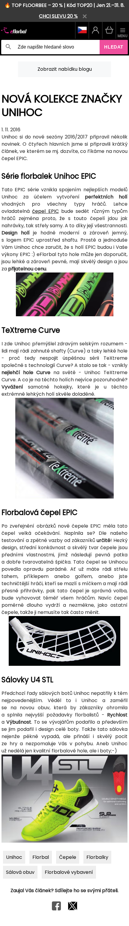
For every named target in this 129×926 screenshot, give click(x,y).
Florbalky (97, 857)
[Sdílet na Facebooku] (56, 908)
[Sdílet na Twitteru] (72, 908)
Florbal (40, 857)
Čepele (67, 857)
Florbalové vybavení (69, 872)
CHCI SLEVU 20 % (58, 16)
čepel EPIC (45, 211)
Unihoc (14, 857)
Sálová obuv (20, 872)
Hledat (113, 46)
